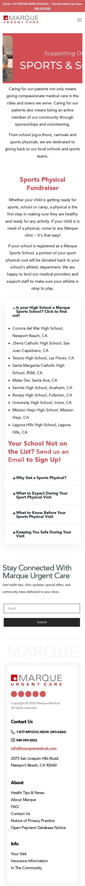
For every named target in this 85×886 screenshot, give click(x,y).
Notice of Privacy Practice (33, 820)
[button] (42, 311)
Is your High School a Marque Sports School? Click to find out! (41, 311)
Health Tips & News (27, 792)
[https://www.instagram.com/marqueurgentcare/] (43, 694)
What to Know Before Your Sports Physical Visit (41, 514)
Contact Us (20, 813)
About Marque (23, 799)
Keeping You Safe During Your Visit (43, 534)
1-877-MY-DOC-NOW (23, 4)
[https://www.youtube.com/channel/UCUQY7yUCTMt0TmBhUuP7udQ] (21, 694)
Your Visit (19, 853)
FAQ (15, 806)
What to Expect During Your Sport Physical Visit (42, 495)
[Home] (20, 19)
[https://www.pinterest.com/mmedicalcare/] (35, 694)
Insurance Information (29, 860)
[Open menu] (79, 19)
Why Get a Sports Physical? (41, 477)
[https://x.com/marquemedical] (14, 694)
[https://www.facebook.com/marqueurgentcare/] (28, 694)
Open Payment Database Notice (38, 827)
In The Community (26, 867)
